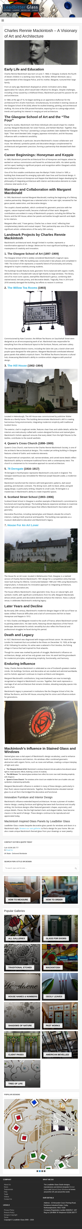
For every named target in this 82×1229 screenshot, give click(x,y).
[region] (41, 1135)
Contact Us (8, 1199)
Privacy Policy (9, 1210)
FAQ (5, 1192)
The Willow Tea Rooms (22, 287)
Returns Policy (9, 1212)
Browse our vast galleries (30, 828)
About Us (7, 1184)
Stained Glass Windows (59, 1189)
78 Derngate (15, 468)
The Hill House (17, 365)
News (6, 1187)
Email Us (9, 850)
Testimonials (8, 1189)
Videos (6, 1197)
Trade (6, 1194)
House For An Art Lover (23, 525)
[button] (41, 1134)
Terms (6, 1217)
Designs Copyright (10, 1215)
